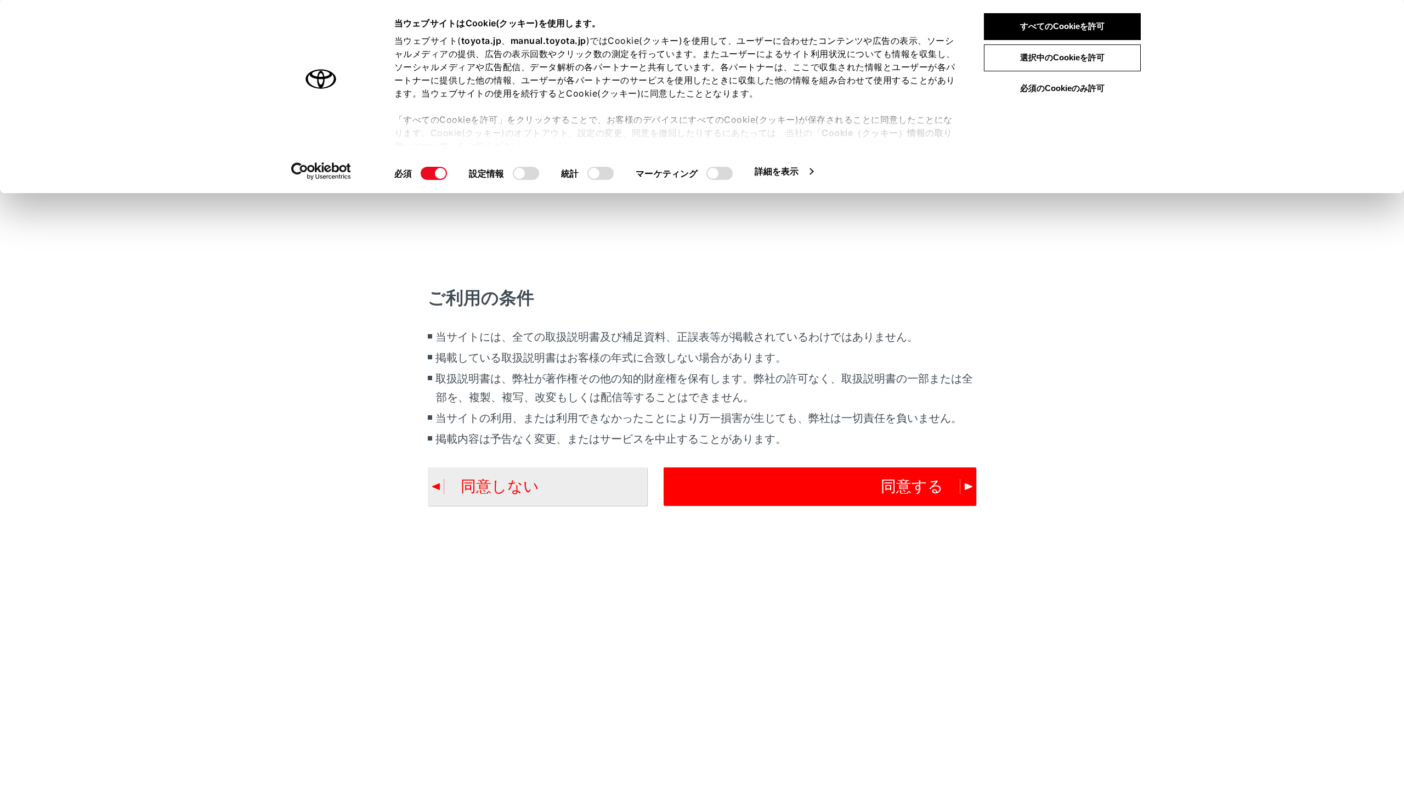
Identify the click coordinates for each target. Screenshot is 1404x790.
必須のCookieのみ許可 (1062, 88)
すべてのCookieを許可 (1062, 26)
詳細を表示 (777, 171)
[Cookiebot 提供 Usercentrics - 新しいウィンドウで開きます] (321, 171)
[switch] (526, 173)
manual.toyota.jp (548, 40)
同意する (912, 486)
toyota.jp (481, 40)
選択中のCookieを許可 (1062, 57)
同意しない (500, 486)
